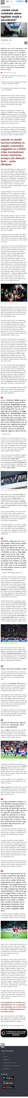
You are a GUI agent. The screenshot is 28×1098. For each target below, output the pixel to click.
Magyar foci (5, 6)
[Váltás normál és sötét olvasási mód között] (11, 1)
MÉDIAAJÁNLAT (6, 1068)
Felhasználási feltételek (9, 1062)
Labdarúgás (18, 4)
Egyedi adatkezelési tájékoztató (11, 1065)
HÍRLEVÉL (5, 1056)
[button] (26, 4)
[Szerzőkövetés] (10, 40)
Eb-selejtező (10, 4)
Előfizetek (20, 1)
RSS (4, 1053)
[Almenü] (8, 1)
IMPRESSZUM (6, 1059)
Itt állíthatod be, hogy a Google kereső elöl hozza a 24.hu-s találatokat (16, 1033)
